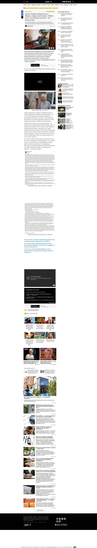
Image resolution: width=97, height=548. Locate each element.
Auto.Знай (44, 4)
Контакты (44, 522)
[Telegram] (63, 1)
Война (52, 4)
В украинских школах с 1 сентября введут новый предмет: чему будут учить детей (39, 298)
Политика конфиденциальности (28, 522)
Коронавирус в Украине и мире (45, 8)
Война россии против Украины (31, 8)
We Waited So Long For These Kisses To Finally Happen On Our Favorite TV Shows (29, 342)
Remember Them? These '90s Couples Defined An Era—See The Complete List (67, 86)
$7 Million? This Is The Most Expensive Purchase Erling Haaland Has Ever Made (29, 327)
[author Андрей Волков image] (26, 26)
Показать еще (52, 302)
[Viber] (65, 1)
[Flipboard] (68, 1)
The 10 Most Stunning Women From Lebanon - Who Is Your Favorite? (67, 90)
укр (24, 1)
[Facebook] (22, 11)
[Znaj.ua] (48, 1)
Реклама (36, 522)
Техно (62, 4)
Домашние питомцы (36, 4)
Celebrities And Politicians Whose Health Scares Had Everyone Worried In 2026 (50, 327)
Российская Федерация (33, 310)
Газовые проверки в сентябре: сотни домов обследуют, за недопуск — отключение (38, 295)
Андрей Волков (30, 25)
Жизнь (48, 4)
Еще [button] (74, 4)
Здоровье (66, 4)
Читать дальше (40, 510)
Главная (25, 4)
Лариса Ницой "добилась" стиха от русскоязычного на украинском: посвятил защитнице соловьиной (38, 250)
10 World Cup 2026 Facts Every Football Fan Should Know (40, 341)
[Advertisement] (40, 195)
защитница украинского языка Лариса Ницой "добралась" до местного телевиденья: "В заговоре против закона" (39, 245)
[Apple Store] (58, 524)
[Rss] (66, 1)
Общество (57, 4)
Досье (29, 4)
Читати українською (50, 11)
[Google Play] (64, 524)
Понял (75, 547)
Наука (71, 4)
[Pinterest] (70, 1)
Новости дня (55, 8)
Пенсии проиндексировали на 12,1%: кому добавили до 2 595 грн (40, 300)
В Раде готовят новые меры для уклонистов (35, 292)
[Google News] (65, 519)
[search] (73, 2)
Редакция (40, 522)
